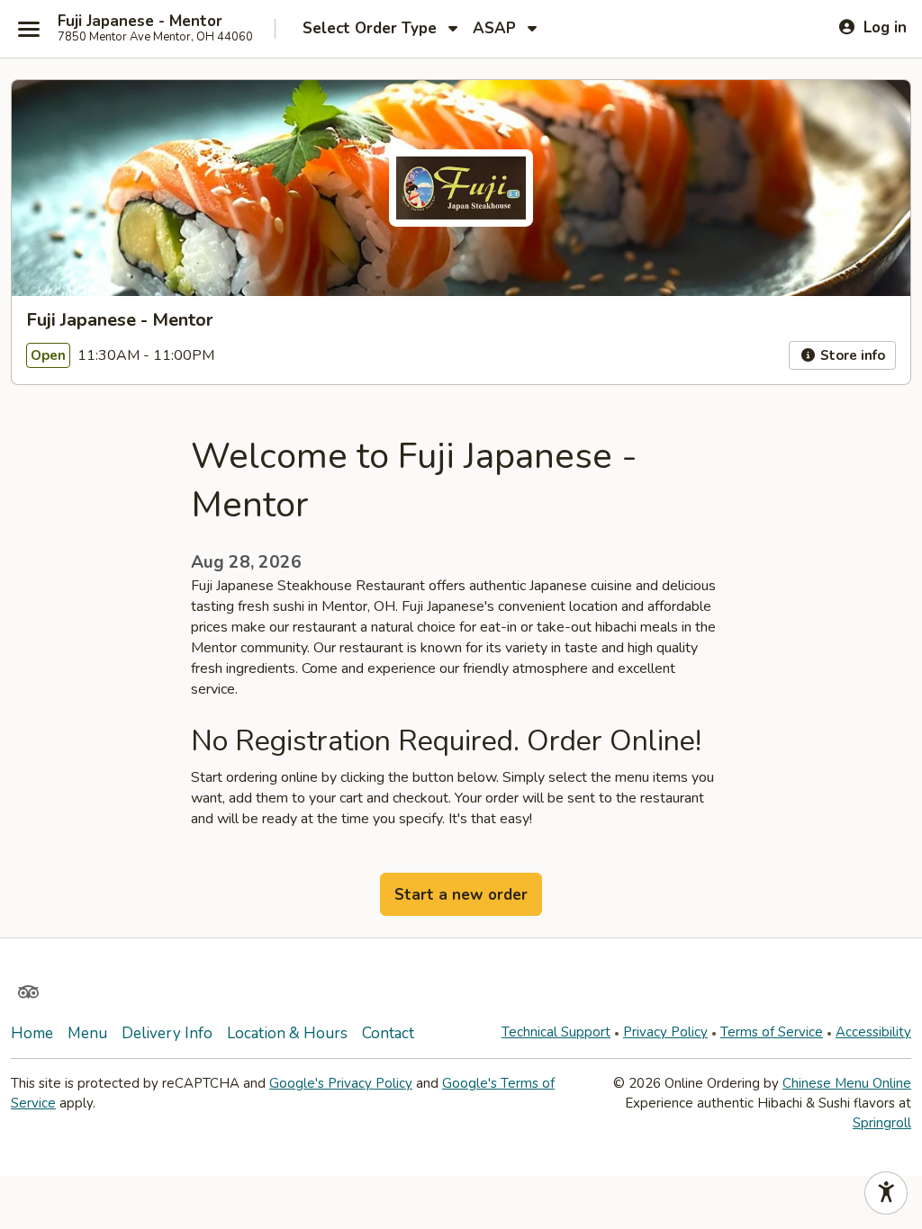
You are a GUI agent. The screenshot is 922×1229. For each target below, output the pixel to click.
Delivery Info (167, 1033)
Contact (388, 1033)
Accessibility (873, 1032)
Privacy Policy (665, 1032)
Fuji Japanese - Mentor (140, 22)
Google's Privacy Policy (340, 1083)
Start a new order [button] (461, 894)
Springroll (882, 1123)
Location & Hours (287, 1033)
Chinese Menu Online (846, 1083)
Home (32, 1033)
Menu (87, 1033)
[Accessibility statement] (886, 1193)
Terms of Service (771, 1032)
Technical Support (556, 1032)
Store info (851, 355)
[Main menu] (29, 29)
